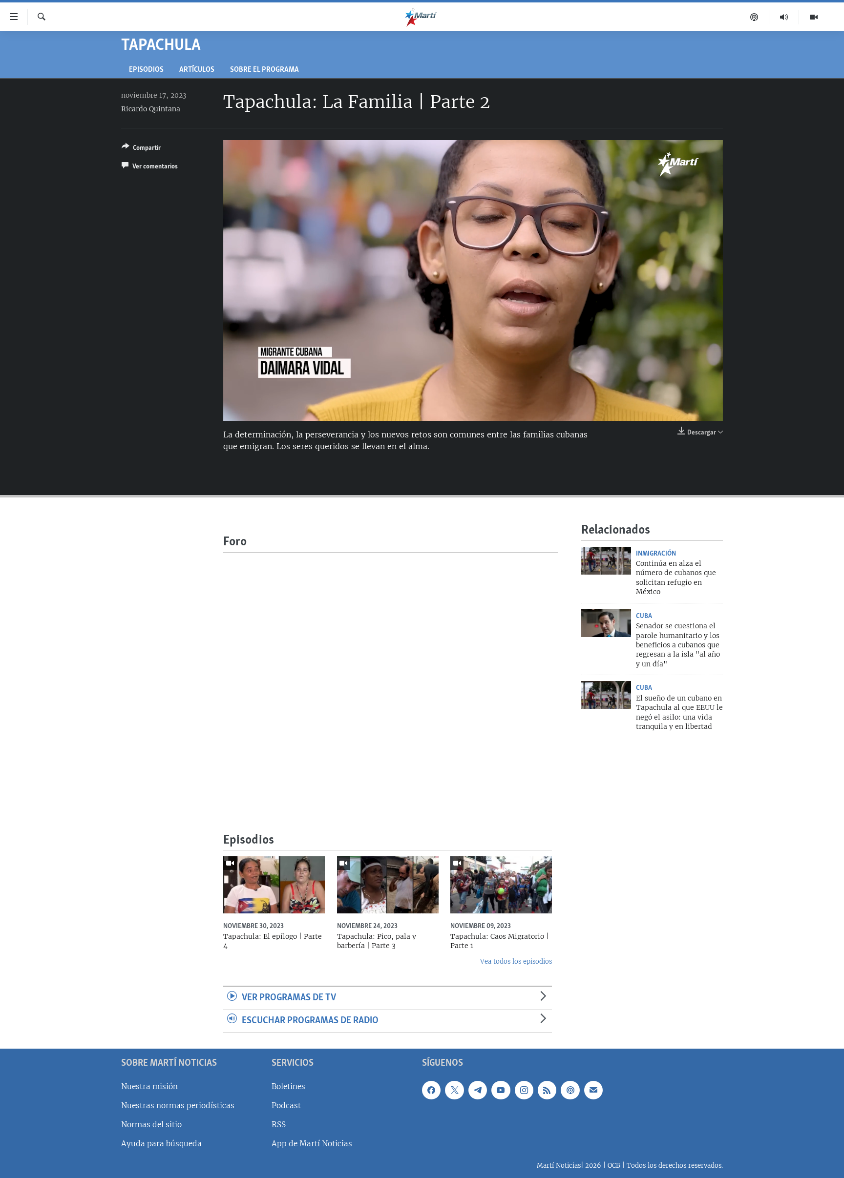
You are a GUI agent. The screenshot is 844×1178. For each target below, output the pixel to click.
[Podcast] (754, 17)
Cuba (644, 616)
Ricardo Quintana (150, 108)
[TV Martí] (813, 17)
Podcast (286, 1105)
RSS (279, 1124)
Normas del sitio (151, 1124)
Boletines (288, 1086)
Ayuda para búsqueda (161, 1143)
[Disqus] (390, 675)
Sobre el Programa (264, 70)
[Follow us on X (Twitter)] (454, 1089)
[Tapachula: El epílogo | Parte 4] (274, 884)
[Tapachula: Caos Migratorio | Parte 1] (501, 884)
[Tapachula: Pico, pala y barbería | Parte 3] (388, 884)
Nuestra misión (149, 1086)
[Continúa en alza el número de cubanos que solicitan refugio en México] (606, 561)
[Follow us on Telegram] (477, 1089)
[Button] (141, 149)
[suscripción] (593, 1089)
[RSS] (547, 1089)
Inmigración (656, 553)
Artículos (196, 70)
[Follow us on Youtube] (500, 1089)
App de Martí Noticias (312, 1143)
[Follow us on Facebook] (431, 1089)
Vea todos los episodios (516, 961)
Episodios (146, 70)
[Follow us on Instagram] (524, 1089)
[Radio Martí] (784, 17)
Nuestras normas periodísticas (177, 1105)
